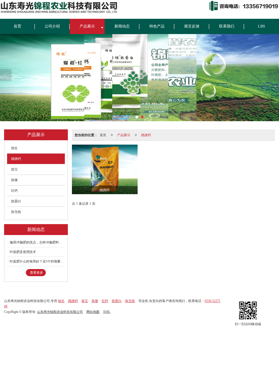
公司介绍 (52, 26)
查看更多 (36, 273)
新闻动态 (122, 26)
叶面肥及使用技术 (23, 252)
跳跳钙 (146, 134)
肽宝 (14, 169)
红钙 (14, 191)
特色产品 (157, 26)
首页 (17, 26)
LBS (261, 26)
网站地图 (92, 312)
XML (106, 312)
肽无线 (16, 212)
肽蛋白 (16, 201)
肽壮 (14, 148)
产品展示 (87, 26)
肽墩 (14, 180)
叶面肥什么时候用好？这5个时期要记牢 (37, 261)
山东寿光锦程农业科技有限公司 (60, 312)
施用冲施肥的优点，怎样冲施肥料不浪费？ (37, 242)
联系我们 (226, 26)
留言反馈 (191, 26)
